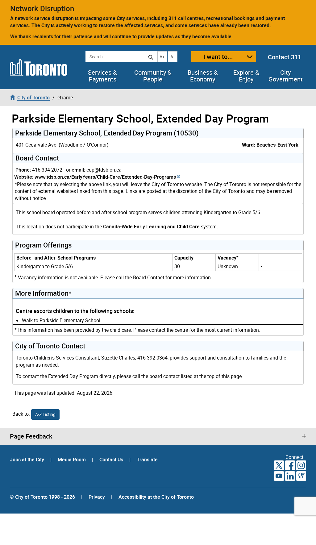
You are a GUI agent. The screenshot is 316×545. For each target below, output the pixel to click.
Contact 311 (284, 57)
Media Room (72, 459)
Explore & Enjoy (246, 76)
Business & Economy (203, 76)
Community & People (152, 76)
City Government (285, 76)
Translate (147, 459)
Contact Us (111, 459)
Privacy (97, 496)
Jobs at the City (27, 459)
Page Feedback (31, 436)
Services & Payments (102, 76)
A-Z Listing (45, 414)
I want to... (218, 56)
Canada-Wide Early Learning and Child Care (151, 226)
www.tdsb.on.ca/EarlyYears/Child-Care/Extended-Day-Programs (105, 176)
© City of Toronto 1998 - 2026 (42, 496)
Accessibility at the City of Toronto (156, 496)
